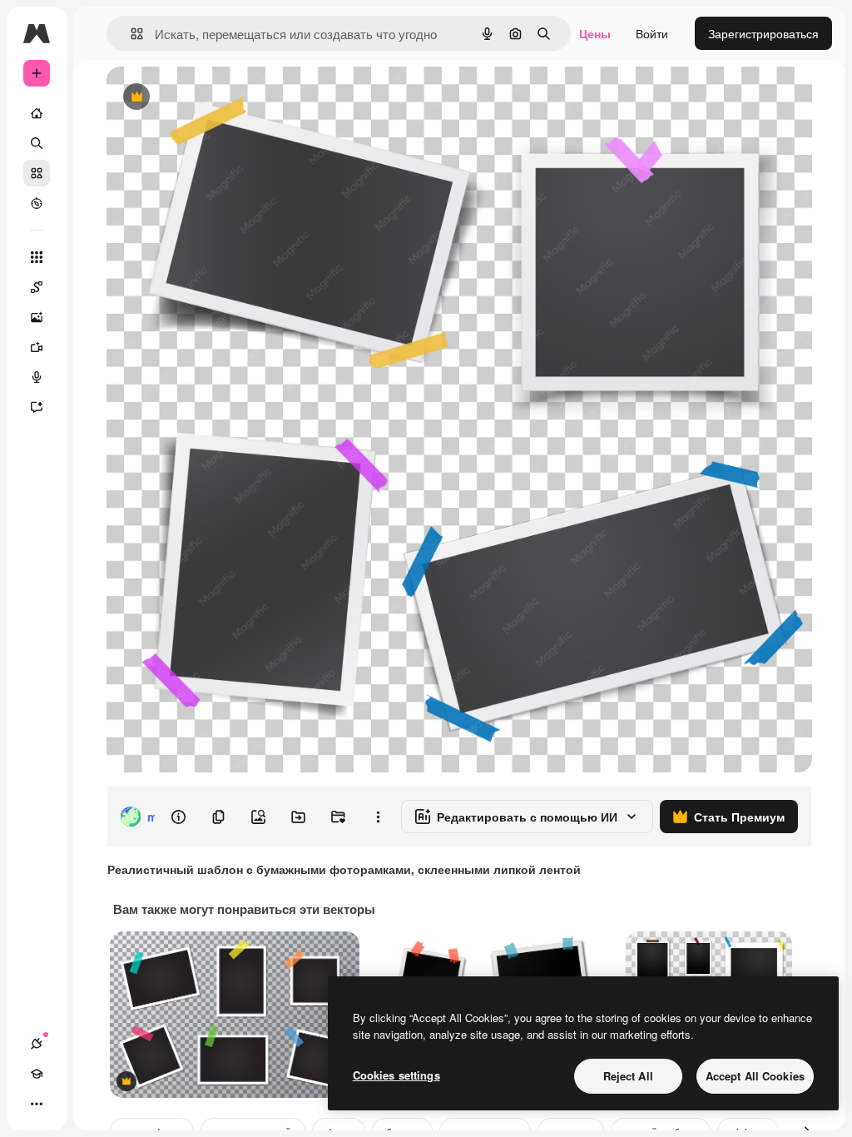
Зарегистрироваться (763, 33)
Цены (595, 33)
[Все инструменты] (36, 257)
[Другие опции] (377, 816)
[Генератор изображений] (36, 317)
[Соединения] (36, 1043)
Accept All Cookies (755, 1076)
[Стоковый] (36, 173)
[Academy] (36, 1073)
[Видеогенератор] (36, 347)
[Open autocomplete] (130, 33)
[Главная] (36, 113)
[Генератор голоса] (36, 377)
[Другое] (36, 1103)
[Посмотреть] (36, 203)
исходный (218, 98)
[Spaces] (36, 287)
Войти (652, 33)
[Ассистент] (36, 407)
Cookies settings (396, 1075)
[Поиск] (36, 143)
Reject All (628, 1076)
